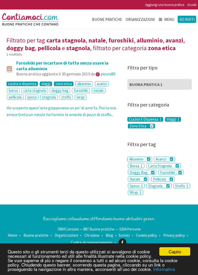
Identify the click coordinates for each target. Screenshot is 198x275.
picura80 (108, 73)
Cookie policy (146, 235)
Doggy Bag (139, 172)
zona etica (63, 84)
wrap (81, 97)
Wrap (135, 192)
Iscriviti (187, 19)
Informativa (164, 269)
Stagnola (155, 185)
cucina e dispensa (22, 84)
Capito (175, 251)
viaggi (46, 84)
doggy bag (60, 90)
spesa (32, 97)
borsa (13, 90)
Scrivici (124, 235)
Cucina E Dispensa (145, 119)
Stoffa (181, 185)
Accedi (191, 5)
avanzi (102, 83)
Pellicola (160, 179)
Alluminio (136, 159)
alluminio (84, 83)
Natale (135, 179)
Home (12, 235)
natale (99, 90)
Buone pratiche (107, 19)
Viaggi (173, 119)
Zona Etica (138, 126)
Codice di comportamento (91, 242)
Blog (109, 235)
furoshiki (81, 90)
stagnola (49, 97)
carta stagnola (34, 90)
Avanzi (161, 159)
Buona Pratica (145, 84)
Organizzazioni (140, 19)
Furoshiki (168, 172)
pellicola (15, 97)
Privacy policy (174, 235)
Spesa (136, 185)
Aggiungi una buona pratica (164, 5)
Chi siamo (92, 235)
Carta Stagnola (160, 165)
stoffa (66, 97)
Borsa (136, 165)
